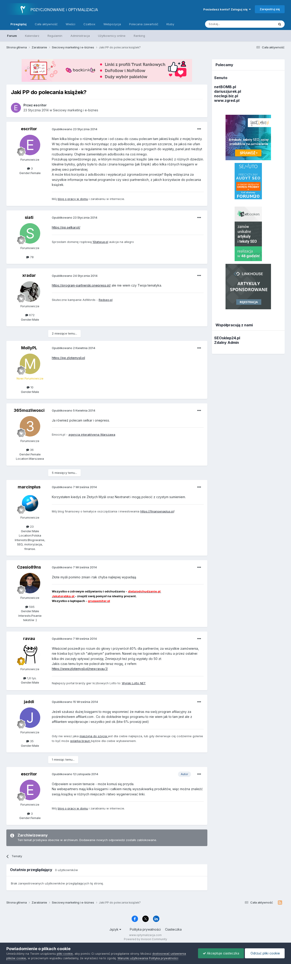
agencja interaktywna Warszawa (91, 434)
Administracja (80, 35)
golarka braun (80, 741)
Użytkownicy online (111, 35)
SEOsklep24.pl (227, 338)
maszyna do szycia (94, 736)
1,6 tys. (31, 678)
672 (31, 315)
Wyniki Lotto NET (134, 683)
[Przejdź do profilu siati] (30, 233)
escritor (29, 128)
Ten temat (261, 24)
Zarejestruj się (270, 9)
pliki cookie (65, 953)
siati (29, 217)
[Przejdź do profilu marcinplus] (30, 503)
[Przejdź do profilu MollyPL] (30, 364)
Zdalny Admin (226, 342)
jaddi (29, 701)
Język (114, 929)
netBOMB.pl (225, 87)
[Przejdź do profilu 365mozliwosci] (30, 426)
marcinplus (29, 486)
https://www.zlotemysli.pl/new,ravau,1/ (80, 669)
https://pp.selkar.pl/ (66, 227)
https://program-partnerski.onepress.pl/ (81, 285)
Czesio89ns (29, 567)
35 (31, 741)
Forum (12, 35)
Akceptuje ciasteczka (222, 953)
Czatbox (89, 24)
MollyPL (29, 347)
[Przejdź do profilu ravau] (30, 654)
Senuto (220, 77)
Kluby (170, 24)
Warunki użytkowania (133, 958)
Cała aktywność (46, 24)
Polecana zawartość (143, 24)
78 (31, 257)
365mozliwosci (29, 410)
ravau (29, 638)
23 (31, 526)
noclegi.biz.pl (226, 96)
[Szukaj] (280, 24)
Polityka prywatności (145, 929)
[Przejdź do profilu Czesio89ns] (30, 583)
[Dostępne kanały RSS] (280, 902)
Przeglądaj (18, 24)
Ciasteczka (173, 929)
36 (31, 450)
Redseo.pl (106, 300)
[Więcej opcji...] (199, 129)
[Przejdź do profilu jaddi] (30, 717)
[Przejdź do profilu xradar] (30, 291)
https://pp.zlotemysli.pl (68, 358)
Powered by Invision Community (145, 939)
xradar (29, 275)
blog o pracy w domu (73, 199)
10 (31, 387)
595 (31, 607)
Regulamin (55, 35)
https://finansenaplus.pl (157, 511)
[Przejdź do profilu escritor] (16, 108)
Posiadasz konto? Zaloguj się (226, 9)
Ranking (139, 35)
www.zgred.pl (226, 100)
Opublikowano (74, 129)
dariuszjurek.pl (227, 91)
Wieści (70, 24)
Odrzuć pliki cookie (265, 953)
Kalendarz (32, 35)
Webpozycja (112, 24)
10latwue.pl (100, 242)
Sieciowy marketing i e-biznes (75, 110)
